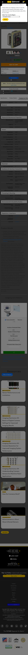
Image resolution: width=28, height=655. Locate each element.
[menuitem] (3, 2)
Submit (5, 19)
